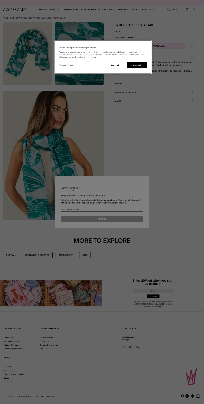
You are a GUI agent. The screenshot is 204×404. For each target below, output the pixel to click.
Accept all (137, 65)
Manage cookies (66, 65)
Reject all (115, 65)
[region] (103, 57)
